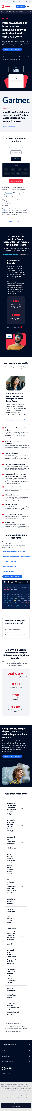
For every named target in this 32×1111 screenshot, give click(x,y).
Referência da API (9, 566)
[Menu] (28, 6)
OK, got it (16, 1103)
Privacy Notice (13, 1097)
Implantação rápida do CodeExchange (16, 556)
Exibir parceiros (22, 635)
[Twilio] (6, 6)
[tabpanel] (16, 304)
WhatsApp (9, 193)
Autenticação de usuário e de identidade (12, 11)
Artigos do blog (8, 571)
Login (27, 1)
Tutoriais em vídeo (9, 561)
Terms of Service (6, 1099)
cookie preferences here (20, 1094)
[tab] (10, 255)
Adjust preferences (16, 1106)
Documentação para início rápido (14, 551)
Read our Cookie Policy (5, 1109)
